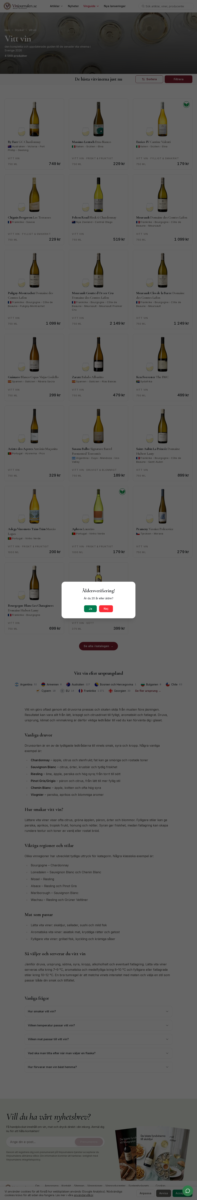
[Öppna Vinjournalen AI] (187, 1190)
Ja (90, 608)
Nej (106, 608)
